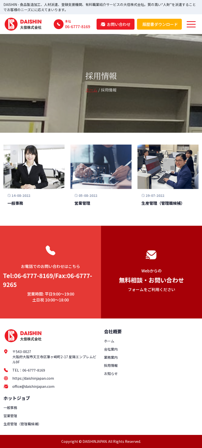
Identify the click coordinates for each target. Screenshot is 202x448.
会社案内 (111, 349)
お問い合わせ (119, 24)
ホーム (91, 90)
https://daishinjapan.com (33, 378)
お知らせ (111, 373)
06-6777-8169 (33, 370)
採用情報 (111, 365)
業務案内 (111, 357)
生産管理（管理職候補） (163, 203)
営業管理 (82, 203)
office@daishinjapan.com (33, 386)
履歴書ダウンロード (160, 24)
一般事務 (15, 203)
